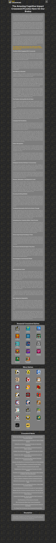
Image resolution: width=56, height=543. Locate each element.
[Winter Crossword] (28, 337)
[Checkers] (39, 388)
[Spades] (17, 396)
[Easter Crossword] (17, 345)
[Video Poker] (17, 404)
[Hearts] (28, 381)
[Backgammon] (39, 381)
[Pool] (28, 419)
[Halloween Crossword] (39, 345)
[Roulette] (39, 396)
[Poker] (17, 388)
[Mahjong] (39, 373)
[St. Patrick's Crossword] (17, 360)
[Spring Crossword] (28, 330)
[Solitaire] (17, 373)
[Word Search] (17, 411)
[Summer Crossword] (39, 330)
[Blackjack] (28, 404)
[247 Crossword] (17, 330)
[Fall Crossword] (17, 337)
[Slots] (28, 388)
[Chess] (39, 404)
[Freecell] (28, 373)
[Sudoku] (17, 381)
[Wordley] (39, 411)
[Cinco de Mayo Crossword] (28, 360)
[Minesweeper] (17, 419)
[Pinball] (39, 419)
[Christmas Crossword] (39, 337)
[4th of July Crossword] (28, 345)
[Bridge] (28, 396)
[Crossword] (28, 411)
